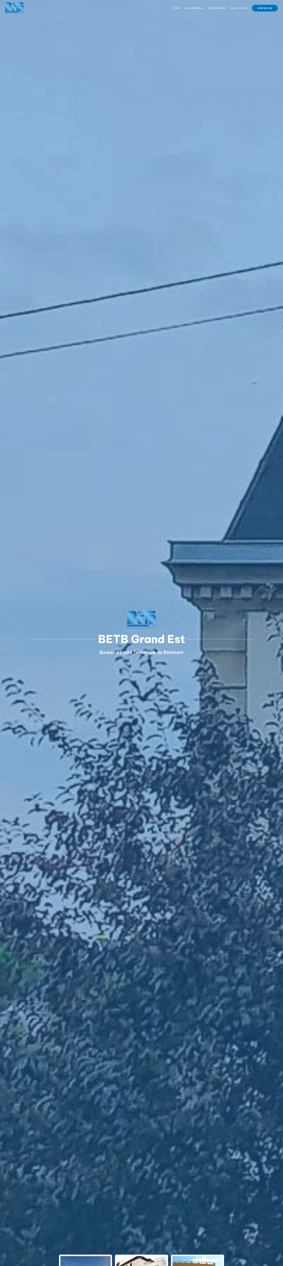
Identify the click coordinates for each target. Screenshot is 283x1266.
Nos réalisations (216, 8)
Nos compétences (194, 8)
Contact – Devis (238, 8)
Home (177, 8)
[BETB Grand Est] (14, 8)
